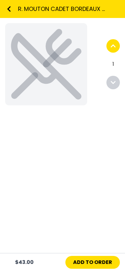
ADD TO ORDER (92, 262)
